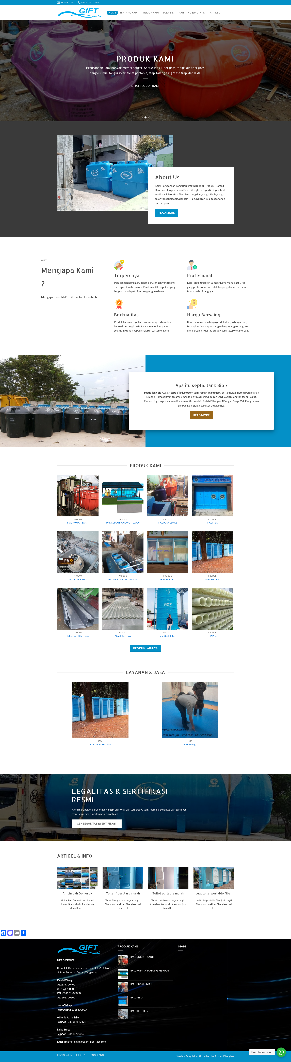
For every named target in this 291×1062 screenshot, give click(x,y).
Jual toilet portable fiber (214, 893)
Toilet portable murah (168, 893)
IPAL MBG (212, 522)
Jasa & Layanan (173, 12)
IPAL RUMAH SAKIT (78, 522)
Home (112, 12)
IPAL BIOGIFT (167, 579)
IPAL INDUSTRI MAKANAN (122, 579)
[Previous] (10, 71)
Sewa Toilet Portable (100, 744)
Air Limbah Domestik (77, 893)
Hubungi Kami (197, 12)
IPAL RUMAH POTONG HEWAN (123, 522)
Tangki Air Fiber (167, 636)
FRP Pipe (212, 636)
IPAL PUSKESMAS (167, 522)
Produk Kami (150, 12)
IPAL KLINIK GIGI (78, 579)
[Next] (281, 71)
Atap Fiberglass (123, 636)
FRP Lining (190, 744)
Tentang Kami (129, 12)
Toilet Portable (212, 579)
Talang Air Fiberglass (78, 636)
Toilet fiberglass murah (123, 893)
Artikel (215, 12)
